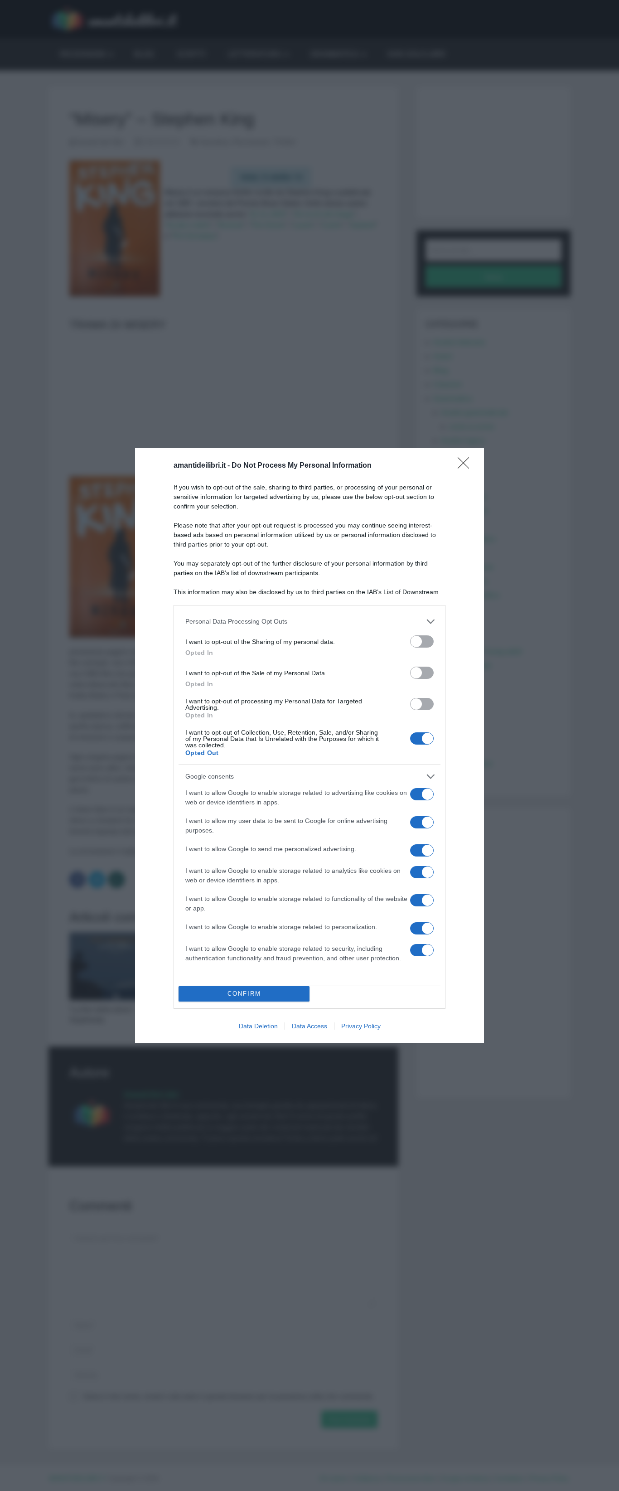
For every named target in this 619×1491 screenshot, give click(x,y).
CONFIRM (244, 993)
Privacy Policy (361, 1026)
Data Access (309, 1026)
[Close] (466, 465)
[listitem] (309, 621)
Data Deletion (258, 1026)
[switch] (422, 641)
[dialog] (309, 745)
